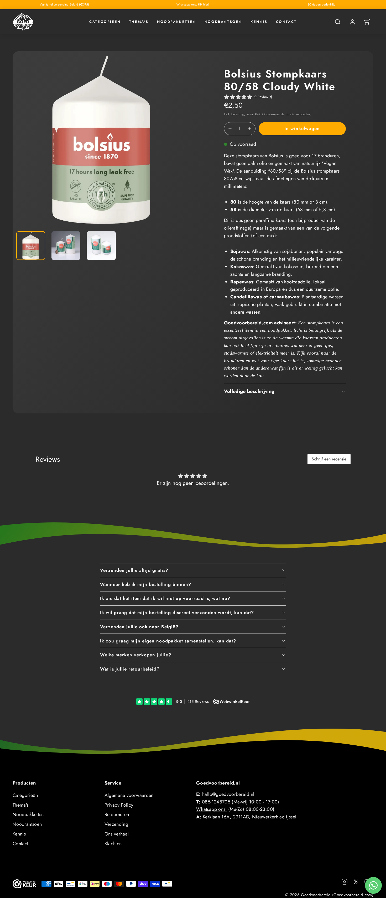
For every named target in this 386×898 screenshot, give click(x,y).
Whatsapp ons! (211, 809)
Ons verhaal (117, 833)
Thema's (139, 21)
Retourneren (117, 814)
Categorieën (105, 21)
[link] (352, 21)
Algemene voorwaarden (129, 795)
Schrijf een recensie (329, 459)
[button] (337, 21)
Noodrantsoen (223, 21)
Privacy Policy (119, 805)
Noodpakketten (176, 21)
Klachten (113, 843)
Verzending (116, 824)
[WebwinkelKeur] (24, 883)
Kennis (259, 21)
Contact (286, 21)
